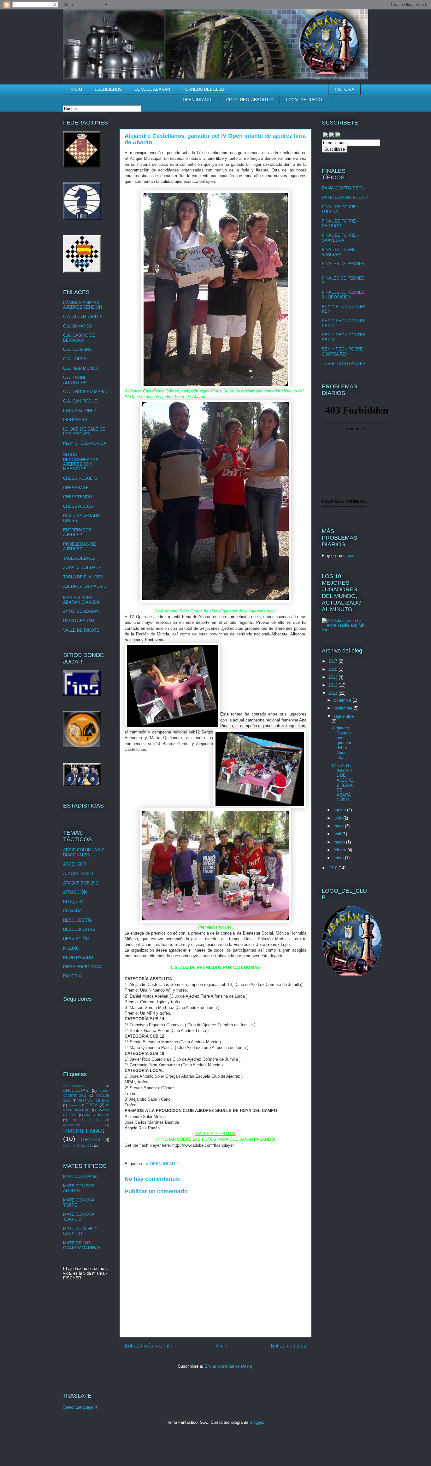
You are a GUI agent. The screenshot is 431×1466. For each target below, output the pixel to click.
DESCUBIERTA (77, 920)
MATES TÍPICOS (96, 1115)
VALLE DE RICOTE (81, 630)
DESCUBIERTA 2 (79, 929)
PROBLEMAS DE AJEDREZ (79, 547)
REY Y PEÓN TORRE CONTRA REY (342, 351)
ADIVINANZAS (74, 1085)
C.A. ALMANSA (77, 326)
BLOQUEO (73, 901)
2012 (333, 685)
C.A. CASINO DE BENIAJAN (79, 338)
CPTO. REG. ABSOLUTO (250, 99)
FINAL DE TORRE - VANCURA (340, 252)
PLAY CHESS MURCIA (84, 443)
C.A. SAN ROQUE (80, 401)
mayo (339, 826)
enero (339, 857)
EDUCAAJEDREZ (79, 410)
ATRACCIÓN (75, 892)
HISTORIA (344, 89)
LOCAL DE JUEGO (304, 99)
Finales (73, 1105)
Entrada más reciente (148, 1345)
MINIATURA (71, 1125)
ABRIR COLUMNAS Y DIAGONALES (83, 852)
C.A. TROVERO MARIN (85, 391)
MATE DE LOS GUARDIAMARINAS (82, 1245)
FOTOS (92, 1105)
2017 (333, 661)
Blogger (256, 1422)
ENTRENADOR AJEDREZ (77, 532)
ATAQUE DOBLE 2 (80, 883)
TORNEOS (90, 1139)
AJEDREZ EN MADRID (84, 586)
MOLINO (71, 948)
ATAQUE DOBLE (79, 873)
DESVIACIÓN (76, 938)
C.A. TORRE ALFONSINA (75, 380)
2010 (333, 868)
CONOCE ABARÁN (152, 89)
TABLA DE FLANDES (83, 577)
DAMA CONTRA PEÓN (343, 188)
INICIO (75, 89)
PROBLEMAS (83, 1130)
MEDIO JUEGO (86, 1120)
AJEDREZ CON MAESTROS (77, 467)
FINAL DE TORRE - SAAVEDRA (340, 238)
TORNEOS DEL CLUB (203, 89)
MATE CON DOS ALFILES (79, 1188)
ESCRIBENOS (108, 89)
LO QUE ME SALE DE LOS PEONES (84, 432)
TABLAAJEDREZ (79, 558)
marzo (340, 842)
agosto (340, 810)
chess (348, 555)
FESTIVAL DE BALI (93, 1100)
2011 (333, 693)
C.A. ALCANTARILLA (82, 316)
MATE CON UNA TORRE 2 (78, 1217)
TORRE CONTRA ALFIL (344, 363)
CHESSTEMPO (77, 497)
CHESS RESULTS (80, 478)
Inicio (221, 1345)
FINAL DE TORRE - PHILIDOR (340, 224)
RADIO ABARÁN (78, 620)
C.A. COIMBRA (77, 349)
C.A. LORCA (74, 358)
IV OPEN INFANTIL (163, 1164)
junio (338, 818)
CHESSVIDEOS (78, 506)
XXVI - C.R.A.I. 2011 (78, 1145)
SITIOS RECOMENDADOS (80, 457)
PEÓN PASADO (78, 957)
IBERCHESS (75, 419)
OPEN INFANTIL (198, 99)
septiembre (344, 716)
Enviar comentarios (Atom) (228, 1366)
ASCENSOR (74, 864)
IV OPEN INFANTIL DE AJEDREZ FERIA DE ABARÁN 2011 (342, 782)
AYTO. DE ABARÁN (81, 611)
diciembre (343, 700)
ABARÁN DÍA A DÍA (81, 602)
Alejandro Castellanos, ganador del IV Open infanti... (341, 743)
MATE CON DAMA (80, 1176)
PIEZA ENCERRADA (82, 967)
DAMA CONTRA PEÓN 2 (345, 197)
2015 (333, 669)
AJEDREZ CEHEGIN (82, 307)
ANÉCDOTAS (75, 1090)
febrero (340, 850)
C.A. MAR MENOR (80, 368)
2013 (333, 677)
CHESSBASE (76, 487)
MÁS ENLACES (78, 597)
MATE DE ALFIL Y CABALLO (80, 1231)
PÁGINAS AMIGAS (81, 302)
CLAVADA (72, 910)
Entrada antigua (288, 1345)
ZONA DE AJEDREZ (82, 567)
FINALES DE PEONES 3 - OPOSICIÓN (343, 295)
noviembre (344, 708)
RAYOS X (72, 976)
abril (338, 834)
